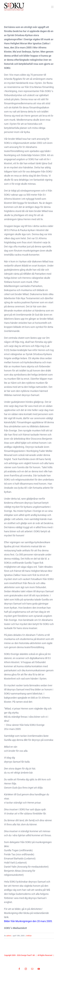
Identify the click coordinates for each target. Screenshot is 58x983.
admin (8, 936)
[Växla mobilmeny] (52, 6)
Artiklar (29, 936)
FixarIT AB (31, 955)
